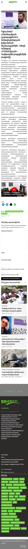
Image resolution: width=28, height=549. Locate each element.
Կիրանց (11, 496)
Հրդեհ (14, 502)
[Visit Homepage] (14, 2)
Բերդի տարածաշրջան (19, 484)
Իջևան (7, 211)
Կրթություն (14, 211)
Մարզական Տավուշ (6, 505)
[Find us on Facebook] (6, 391)
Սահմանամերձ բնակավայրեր (9, 516)
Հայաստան (4, 499)
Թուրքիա (12, 493)
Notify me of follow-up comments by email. (12, 269)
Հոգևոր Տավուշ (20, 499)
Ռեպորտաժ (4, 336)
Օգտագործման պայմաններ (9, 461)
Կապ (2, 457)
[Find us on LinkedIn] (18, 391)
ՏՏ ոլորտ (4, 213)
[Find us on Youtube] (9, 391)
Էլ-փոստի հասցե (6, 259)
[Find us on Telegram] (21, 391)
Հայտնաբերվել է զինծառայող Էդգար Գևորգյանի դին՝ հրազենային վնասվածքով (13, 374)
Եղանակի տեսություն (13, 487)
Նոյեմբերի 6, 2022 (5, 215)
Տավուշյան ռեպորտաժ (7, 525)
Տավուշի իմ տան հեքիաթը (17, 522)
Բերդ (3, 484)
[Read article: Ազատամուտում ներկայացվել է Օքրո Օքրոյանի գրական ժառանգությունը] (14, 325)
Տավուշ (21, 211)
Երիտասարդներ (18, 490)
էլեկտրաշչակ (5, 531)
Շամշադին (4, 513)
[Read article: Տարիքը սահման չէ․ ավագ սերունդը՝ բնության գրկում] (14, 294)
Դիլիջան (4, 487)
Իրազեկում (4, 496)
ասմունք (24, 528)
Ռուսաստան (12, 513)
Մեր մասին (4, 454)
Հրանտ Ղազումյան (6, 502)
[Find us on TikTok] (15, 391)
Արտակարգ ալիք (14, 481)
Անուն (3, 252)
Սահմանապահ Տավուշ (7, 519)
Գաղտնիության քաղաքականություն (12, 459)
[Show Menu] (2, 2)
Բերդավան (9, 484)
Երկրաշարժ (5, 493)
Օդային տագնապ (15, 528)
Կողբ (16, 496)
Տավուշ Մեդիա (5, 522)
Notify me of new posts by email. (10, 274)
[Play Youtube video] (14, 189)
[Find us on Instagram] (12, 391)
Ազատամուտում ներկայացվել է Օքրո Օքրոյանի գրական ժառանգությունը (13, 341)
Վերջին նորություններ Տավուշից (11, 369)
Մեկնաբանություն (7, 231)
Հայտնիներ (12, 499)
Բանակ (21, 481)
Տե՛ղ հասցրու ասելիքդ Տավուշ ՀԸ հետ (12, 464)
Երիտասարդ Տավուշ (7, 490)
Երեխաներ (23, 487)
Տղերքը (17, 525)
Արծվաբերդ (5, 481)
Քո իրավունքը (5, 528)
